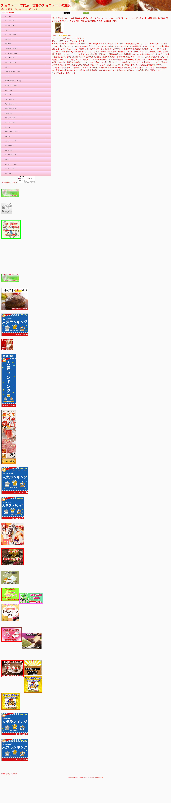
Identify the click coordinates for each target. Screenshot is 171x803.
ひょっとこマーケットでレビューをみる (68, 41)
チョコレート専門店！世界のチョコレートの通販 (36, 5)
